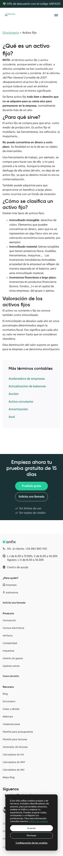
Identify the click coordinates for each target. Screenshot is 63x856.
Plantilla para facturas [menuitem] (15, 739)
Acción (14, 393)
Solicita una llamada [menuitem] (14, 603)
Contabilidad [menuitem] (10, 643)
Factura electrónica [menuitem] (13, 628)
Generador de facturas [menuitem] (15, 747)
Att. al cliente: (27, 548)
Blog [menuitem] (5, 694)
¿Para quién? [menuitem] (10, 578)
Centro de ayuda (17, 567)
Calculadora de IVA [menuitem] (13, 755)
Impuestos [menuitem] (8, 651)
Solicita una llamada (31, 496)
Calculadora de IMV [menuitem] (14, 770)
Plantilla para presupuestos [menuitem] (18, 732)
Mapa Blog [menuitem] (9, 777)
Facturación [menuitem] (9, 620)
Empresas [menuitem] (11, 585)
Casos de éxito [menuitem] (11, 676)
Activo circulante (21, 401)
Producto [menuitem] (8, 613)
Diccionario (11, 32)
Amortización (18, 409)
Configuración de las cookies (32, 842)
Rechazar (31, 835)
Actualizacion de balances (27, 386)
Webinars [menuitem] (8, 717)
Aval (12, 416)
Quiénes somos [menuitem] (11, 666)
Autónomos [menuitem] (12, 593)
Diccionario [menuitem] (9, 701)
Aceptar (31, 828)
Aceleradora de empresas (27, 378)
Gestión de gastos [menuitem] (13, 658)
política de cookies (38, 821)
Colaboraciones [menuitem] (11, 724)
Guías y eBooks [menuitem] (11, 709)
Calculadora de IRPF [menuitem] (14, 762)
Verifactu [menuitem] (8, 636)
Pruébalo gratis (31, 486)
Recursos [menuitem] (8, 686)
